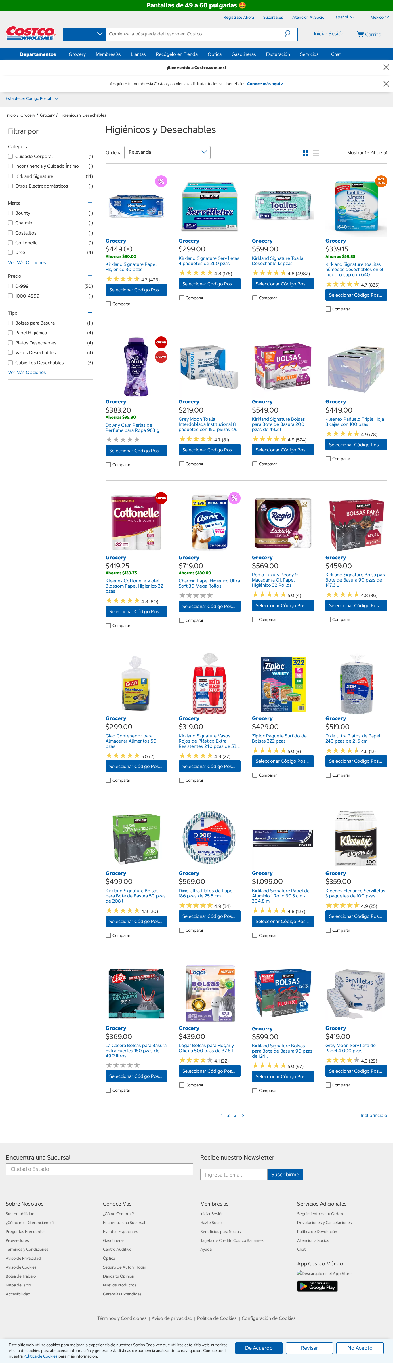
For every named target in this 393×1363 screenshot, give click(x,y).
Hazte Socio (211, 1222)
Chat (336, 54)
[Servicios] (320, 54)
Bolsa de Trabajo (21, 1276)
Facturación (278, 54)
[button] (291, 33)
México (377, 17)
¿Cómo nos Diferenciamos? (30, 1222)
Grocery (77, 54)
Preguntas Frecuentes (26, 1231)
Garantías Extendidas (122, 1294)
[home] (31, 33)
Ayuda (206, 1249)
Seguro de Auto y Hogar (124, 1267)
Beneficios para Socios (220, 1231)
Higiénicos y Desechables (83, 115)
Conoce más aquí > (265, 83)
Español (341, 17)
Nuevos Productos (119, 1285)
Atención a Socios (313, 1240)
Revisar (309, 1348)
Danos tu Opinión (118, 1276)
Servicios (309, 54)
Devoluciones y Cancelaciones (324, 1222)
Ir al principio (374, 1115)
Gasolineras (244, 54)
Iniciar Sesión (329, 33)
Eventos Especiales (120, 1231)
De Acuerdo (259, 1348)
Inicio (11, 115)
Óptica (215, 54)
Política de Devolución (317, 1231)
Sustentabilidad (20, 1213)
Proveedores (17, 1240)
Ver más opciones (27, 262)
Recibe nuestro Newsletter (237, 1157)
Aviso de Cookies (21, 1267)
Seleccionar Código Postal (136, 290)
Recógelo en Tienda (177, 54)
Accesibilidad (18, 1294)
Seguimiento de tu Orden (320, 1213)
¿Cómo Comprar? (118, 1213)
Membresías (108, 54)
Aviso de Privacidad (23, 1258)
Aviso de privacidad (172, 1318)
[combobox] (84, 34)
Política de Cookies (41, 1356)
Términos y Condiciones (27, 1249)
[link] (136, 234)
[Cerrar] (386, 68)
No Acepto (360, 1348)
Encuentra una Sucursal (38, 1157)
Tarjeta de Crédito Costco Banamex (232, 1240)
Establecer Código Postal (29, 98)
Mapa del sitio (18, 1285)
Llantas (138, 54)
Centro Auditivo (117, 1249)
